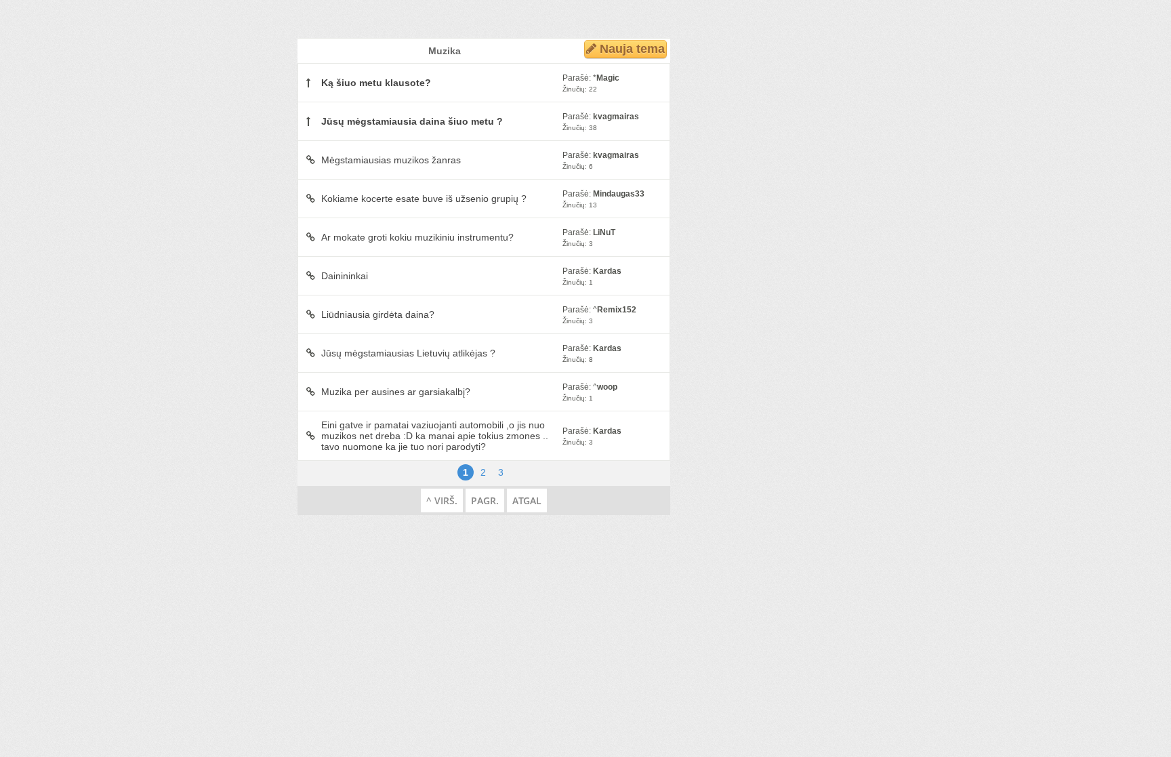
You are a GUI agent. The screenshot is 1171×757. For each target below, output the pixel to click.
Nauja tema (630, 49)
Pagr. (485, 500)
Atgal (526, 500)
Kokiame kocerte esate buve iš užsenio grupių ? (424, 198)
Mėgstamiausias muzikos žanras (391, 160)
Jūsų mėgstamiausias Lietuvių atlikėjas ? (408, 353)
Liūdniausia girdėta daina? (377, 314)
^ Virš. (441, 500)
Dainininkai (344, 275)
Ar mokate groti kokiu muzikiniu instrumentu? (417, 237)
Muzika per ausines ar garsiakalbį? (395, 391)
